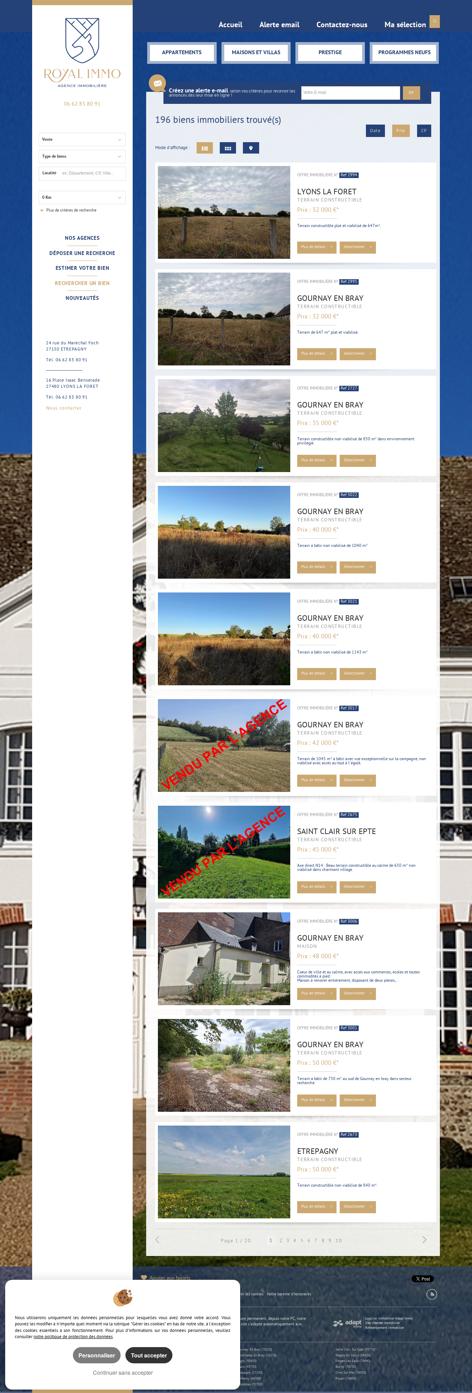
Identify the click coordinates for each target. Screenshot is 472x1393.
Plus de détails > (317, 247)
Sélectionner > (358, 247)
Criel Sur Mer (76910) (351, 1373)
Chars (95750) (246, 1367)
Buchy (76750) (346, 1367)
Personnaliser (96, 1355)
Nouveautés (82, 298)
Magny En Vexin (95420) (353, 1355)
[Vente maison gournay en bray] (224, 958)
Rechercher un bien (82, 283)
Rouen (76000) (346, 1378)
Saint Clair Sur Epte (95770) (355, 1349)
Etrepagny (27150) (250, 1373)
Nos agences (82, 238)
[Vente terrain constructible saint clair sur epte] (224, 852)
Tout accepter (149, 1355)
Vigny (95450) (247, 1361)
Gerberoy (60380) (249, 1378)
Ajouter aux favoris (170, 1278)
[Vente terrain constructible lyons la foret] (224, 212)
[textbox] (93, 173)
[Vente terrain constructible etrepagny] (224, 1172)
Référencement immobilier (384, 1328)
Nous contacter (64, 408)
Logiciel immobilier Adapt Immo (389, 1318)
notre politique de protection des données (73, 1337)
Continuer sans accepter (123, 1372)
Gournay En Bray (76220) (254, 1349)
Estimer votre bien (83, 268)
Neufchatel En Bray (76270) (256, 1355)
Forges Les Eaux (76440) (353, 1361)
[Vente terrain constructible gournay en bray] (224, 319)
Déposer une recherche (82, 253)
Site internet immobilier (382, 1323)
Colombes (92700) (250, 1384)
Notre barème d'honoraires (289, 1294)
